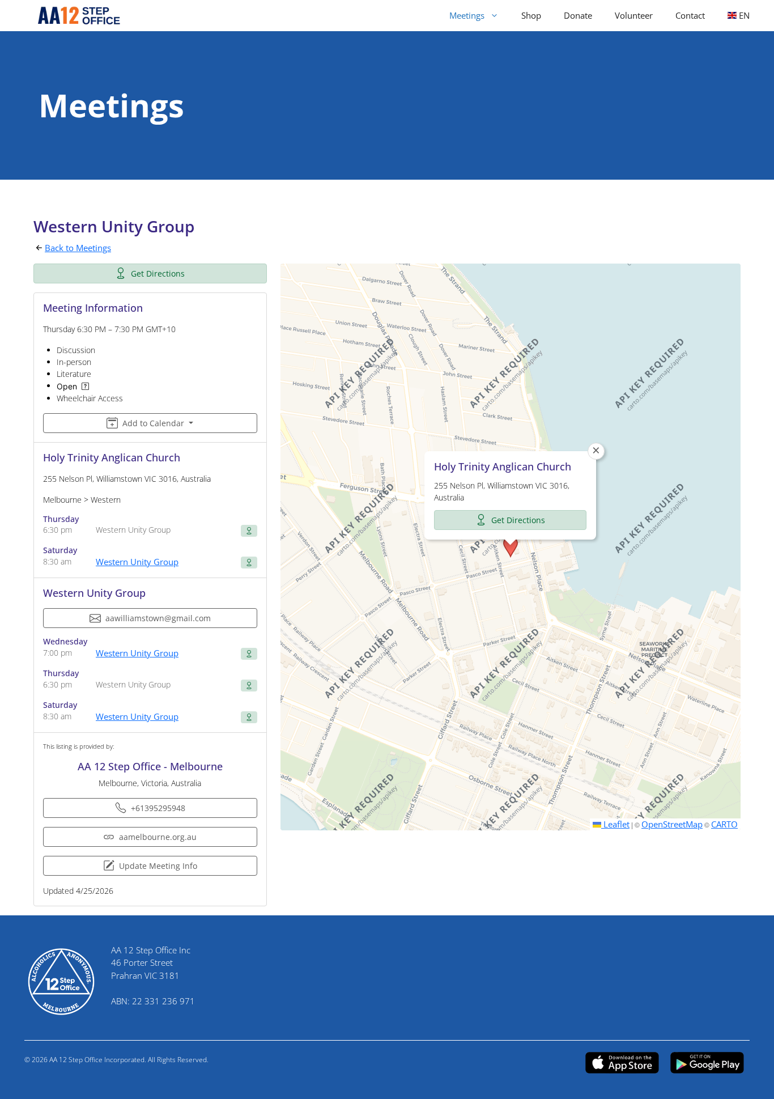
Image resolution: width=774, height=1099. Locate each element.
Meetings (466, 15)
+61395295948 (158, 808)
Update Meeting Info (158, 865)
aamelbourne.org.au (158, 836)
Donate (578, 15)
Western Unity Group (137, 561)
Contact (690, 15)
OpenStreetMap (672, 824)
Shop (531, 15)
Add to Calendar (153, 423)
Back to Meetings (78, 247)
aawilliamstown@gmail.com (158, 618)
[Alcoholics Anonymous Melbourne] (74, 15)
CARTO (724, 824)
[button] (510, 547)
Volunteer (634, 15)
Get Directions (158, 273)
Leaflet (615, 824)
